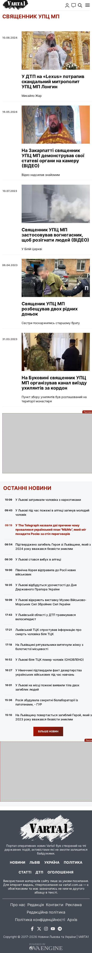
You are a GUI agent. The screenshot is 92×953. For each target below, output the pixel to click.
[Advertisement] (46, 443)
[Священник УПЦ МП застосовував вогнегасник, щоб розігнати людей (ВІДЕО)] (56, 204)
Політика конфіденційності (40, 919)
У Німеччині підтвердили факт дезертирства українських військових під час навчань (48, 672)
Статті (25, 872)
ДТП (39, 872)
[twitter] (39, 929)
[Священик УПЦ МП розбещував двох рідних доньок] (56, 278)
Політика (73, 862)
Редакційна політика (46, 912)
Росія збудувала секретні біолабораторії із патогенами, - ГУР (46, 702)
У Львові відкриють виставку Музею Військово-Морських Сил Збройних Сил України (50, 602)
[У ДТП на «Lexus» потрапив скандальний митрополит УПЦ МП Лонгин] (56, 50)
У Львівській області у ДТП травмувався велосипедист (45, 617)
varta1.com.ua (72, 884)
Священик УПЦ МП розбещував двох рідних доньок (50, 309)
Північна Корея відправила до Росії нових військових (45, 572)
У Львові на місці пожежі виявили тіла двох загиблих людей (47, 687)
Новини (17, 862)
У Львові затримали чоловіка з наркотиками (48, 499)
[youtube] (53, 929)
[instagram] (46, 929)
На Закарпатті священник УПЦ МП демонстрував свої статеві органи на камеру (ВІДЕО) (53, 158)
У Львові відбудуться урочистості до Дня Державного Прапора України (46, 587)
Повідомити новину (73, 5)
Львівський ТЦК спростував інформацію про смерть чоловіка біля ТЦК (48, 632)
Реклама (73, 904)
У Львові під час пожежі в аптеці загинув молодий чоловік (52, 512)
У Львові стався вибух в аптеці (38, 559)
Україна (51, 862)
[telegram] (60, 929)
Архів (72, 919)
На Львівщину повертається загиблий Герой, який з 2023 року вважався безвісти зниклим (53, 717)
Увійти (67, 5)
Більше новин (48, 731)
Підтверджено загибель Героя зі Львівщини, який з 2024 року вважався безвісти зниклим (53, 546)
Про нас (17, 904)
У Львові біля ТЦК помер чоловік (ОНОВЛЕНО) (49, 659)
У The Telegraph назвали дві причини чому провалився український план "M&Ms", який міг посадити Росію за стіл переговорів (50, 529)
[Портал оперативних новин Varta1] (15, 5)
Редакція (35, 904)
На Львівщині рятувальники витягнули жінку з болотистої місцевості (49, 647)
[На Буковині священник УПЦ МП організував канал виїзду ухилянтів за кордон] (56, 352)
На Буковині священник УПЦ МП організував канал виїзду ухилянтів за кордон (54, 383)
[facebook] (32, 929)
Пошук (80, 5)
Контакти (54, 904)
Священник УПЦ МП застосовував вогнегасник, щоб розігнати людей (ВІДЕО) (55, 235)
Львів (35, 862)
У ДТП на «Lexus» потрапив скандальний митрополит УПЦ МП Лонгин (53, 81)
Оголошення (60, 872)
